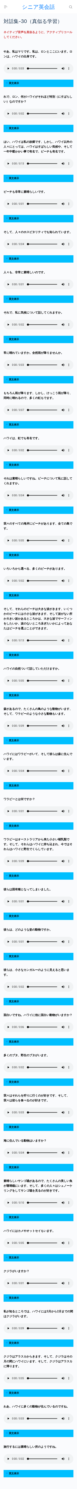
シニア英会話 (38, 7)
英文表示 (14, 83)
